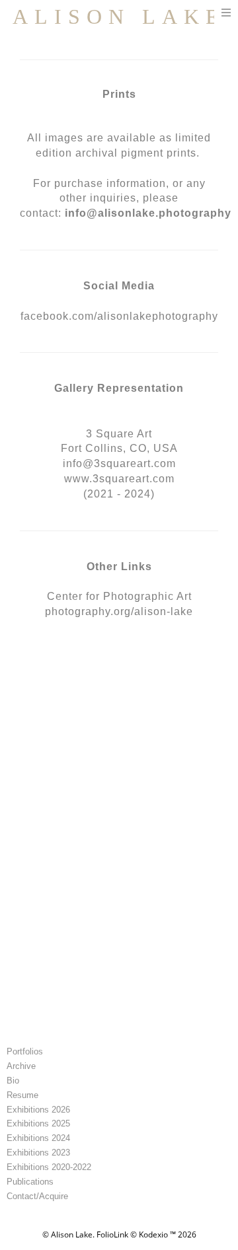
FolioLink (112, 1234)
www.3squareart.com (119, 478)
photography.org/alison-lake (119, 611)
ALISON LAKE (119, 16)
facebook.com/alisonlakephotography (119, 316)
